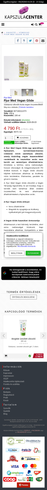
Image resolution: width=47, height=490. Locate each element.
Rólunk (6, 370)
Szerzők (6, 408)
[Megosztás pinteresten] (37, 41)
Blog (5, 414)
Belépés (6, 392)
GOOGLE (27, 430)
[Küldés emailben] (43, 41)
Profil (5, 398)
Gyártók (6, 411)
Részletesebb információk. (26, 246)
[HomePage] (23, 12)
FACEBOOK (36, 430)
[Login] (32, 25)
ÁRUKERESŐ (21, 432)
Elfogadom (33, 253)
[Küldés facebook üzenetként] (24, 41)
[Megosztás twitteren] (30, 41)
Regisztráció (8, 395)
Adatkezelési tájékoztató (13, 381)
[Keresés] (36, 25)
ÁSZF (5, 379)
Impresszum (8, 376)
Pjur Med (8, 98)
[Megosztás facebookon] (18, 41)
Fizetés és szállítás (11, 384)
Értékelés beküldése (26, 107)
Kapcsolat (7, 373)
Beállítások (16, 253)
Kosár (5, 400)
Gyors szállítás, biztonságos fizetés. (21, 142)
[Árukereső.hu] (15, 445)
